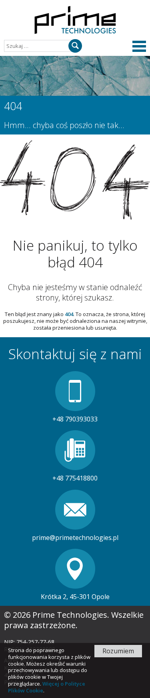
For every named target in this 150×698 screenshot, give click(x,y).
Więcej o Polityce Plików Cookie (46, 687)
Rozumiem (118, 651)
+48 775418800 (75, 478)
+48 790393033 (75, 419)
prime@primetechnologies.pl (75, 537)
